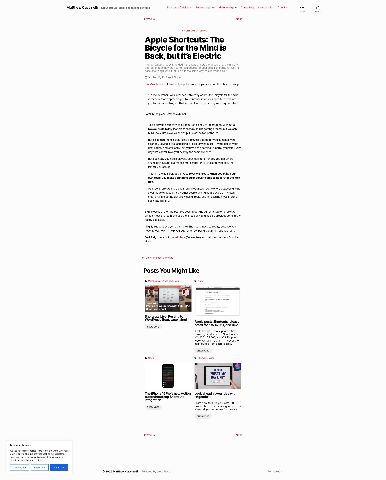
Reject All (39, 467)
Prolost (173, 84)
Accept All (59, 467)
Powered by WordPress (155, 471)
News (201, 281)
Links (203, 30)
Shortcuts (189, 30)
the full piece (177, 237)
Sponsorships (265, 7)
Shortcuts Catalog (178, 7)
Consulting (247, 7)
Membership (226, 7)
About (281, 7)
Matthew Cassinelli (82, 7)
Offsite (165, 281)
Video (211, 358)
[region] (39, 457)
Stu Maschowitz (155, 84)
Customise (20, 467)
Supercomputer (205, 7)
